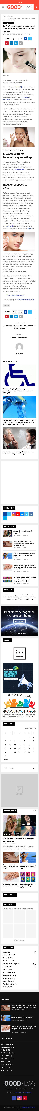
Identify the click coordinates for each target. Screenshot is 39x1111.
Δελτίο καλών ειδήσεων (11, 964)
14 (24, 745)
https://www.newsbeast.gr (15, 295)
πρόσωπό (9, 226)
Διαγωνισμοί (7, 966)
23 (33, 748)
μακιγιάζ (19, 87)
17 (5, 748)
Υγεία (5, 987)
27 (19, 752)
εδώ (33, 717)
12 (15, 745)
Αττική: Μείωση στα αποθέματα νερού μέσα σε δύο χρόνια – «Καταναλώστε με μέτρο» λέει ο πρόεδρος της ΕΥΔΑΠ (19, 422)
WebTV (5, 958)
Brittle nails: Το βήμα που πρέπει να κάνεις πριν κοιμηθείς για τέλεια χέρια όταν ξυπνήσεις (25, 567)
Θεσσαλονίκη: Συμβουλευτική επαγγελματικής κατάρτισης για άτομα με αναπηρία (18, 391)
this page (30, 599)
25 (10, 752)
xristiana (7, 34)
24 (5, 752)
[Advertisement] (19, 482)
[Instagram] (19, 1098)
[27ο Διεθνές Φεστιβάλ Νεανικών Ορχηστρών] (7, 533)
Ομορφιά (11, 23)
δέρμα (29, 228)
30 (33, 752)
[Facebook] (14, 1098)
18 (10, 748)
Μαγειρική (6, 978)
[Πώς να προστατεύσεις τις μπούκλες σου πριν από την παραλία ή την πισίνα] (7, 556)
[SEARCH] (34, 768)
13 (19, 745)
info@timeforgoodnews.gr (23, 1092)
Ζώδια (5, 969)
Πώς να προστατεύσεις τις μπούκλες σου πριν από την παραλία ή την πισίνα (24, 555)
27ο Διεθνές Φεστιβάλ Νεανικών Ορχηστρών (23, 532)
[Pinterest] (25, 1098)
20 (19, 748)
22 (29, 748)
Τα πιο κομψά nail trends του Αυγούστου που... (10, 866)
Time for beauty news (19, 337)
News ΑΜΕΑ (7, 955)
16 (33, 745)
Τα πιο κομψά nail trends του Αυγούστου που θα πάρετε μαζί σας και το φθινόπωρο (24, 543)
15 (29, 745)
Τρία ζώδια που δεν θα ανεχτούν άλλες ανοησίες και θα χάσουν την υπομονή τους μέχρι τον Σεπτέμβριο (25, 579)
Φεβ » (6, 759)
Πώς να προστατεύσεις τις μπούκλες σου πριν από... (28, 866)
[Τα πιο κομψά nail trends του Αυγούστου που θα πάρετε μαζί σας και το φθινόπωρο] (7, 544)
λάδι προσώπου (19, 170)
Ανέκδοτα (6, 961)
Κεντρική (6, 23)
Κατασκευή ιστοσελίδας (28, 1107)
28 (24, 752)
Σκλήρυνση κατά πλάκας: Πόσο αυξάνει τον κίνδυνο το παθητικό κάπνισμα (18, 453)
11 (10, 745)
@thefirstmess (19, 940)
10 (5, 745)
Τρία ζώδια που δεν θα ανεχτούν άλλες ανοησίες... (27, 886)
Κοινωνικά (6, 975)
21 (24, 748)
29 (29, 752)
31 (5, 756)
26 (15, 752)
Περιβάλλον (7, 984)
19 (15, 748)
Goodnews (6, 952)
